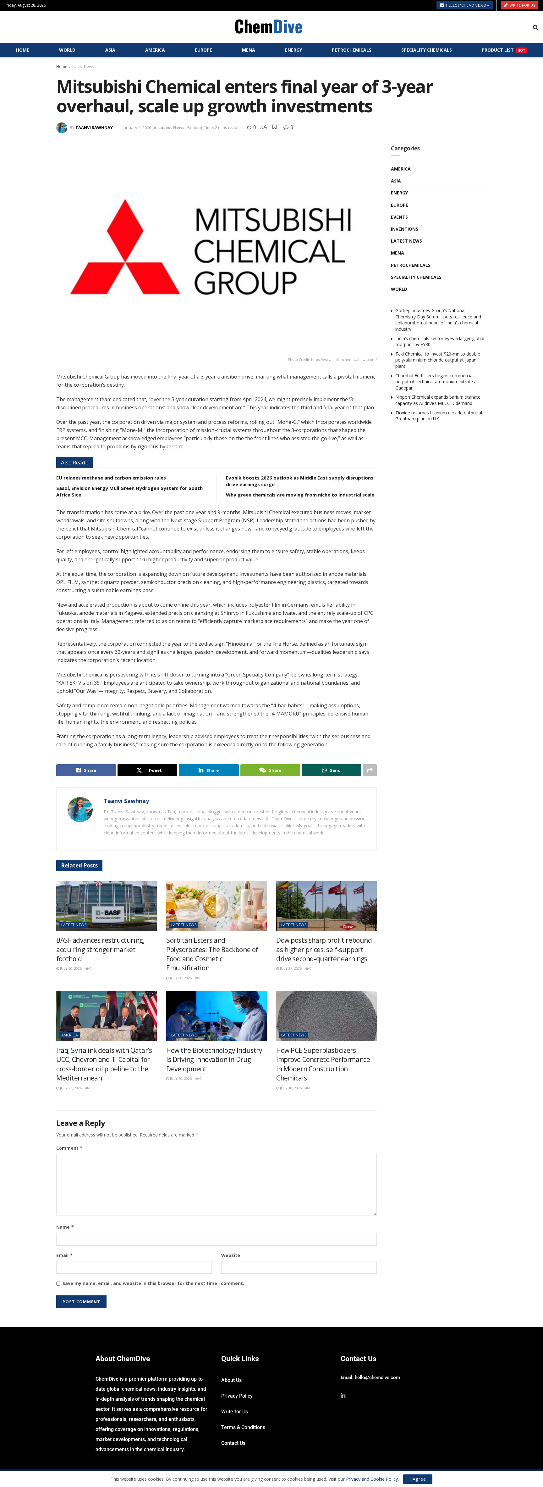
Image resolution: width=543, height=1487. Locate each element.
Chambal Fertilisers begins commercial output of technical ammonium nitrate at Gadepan (436, 382)
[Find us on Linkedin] (343, 1395)
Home (22, 50)
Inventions (404, 229)
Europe (203, 50)
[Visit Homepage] (269, 27)
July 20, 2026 (180, 1078)
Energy (293, 50)
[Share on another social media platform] (370, 770)
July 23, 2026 (70, 1088)
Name (65, 1227)
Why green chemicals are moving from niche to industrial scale (300, 494)
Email (64, 1255)
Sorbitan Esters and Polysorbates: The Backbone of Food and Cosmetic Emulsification (212, 954)
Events (399, 217)
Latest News (83, 66)
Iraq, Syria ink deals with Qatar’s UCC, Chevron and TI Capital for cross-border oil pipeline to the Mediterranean (104, 1064)
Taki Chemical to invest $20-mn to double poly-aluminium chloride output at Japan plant (437, 360)
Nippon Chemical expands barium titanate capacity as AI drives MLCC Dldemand (437, 400)
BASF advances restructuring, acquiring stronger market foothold (100, 949)
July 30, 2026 (70, 968)
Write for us (522, 5)
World (67, 50)
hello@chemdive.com (467, 5)
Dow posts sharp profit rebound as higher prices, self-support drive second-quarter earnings (324, 949)
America (155, 50)
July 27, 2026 (290, 968)
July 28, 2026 (180, 977)
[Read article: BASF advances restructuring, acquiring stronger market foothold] (106, 906)
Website (230, 1255)
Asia (110, 50)
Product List (503, 50)
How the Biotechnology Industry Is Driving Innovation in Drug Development (214, 1059)
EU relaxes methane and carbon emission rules (111, 477)
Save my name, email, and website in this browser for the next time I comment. (153, 1283)
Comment (69, 1148)
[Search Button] (535, 27)
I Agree (417, 1479)
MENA (248, 50)
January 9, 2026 (137, 127)
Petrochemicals (351, 50)
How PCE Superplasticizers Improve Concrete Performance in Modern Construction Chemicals (323, 1064)
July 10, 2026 (290, 1088)
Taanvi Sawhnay (94, 127)
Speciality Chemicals (426, 50)
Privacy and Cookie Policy (372, 1479)
